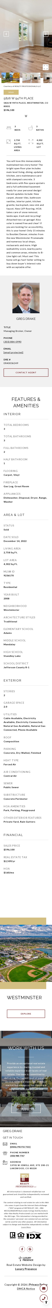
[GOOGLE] (30, 1249)
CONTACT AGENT (26, 372)
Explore (26, 1013)
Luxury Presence (26, 1269)
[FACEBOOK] (22, 1249)
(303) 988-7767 (17, 1156)
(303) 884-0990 (12, 341)
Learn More (26, 1227)
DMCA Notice (26, 1288)
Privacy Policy (38, 1284)
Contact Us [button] (26, 1109)
